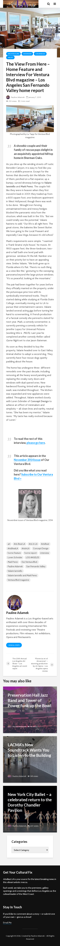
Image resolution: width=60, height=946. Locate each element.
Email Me (7, 922)
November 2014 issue (27, 460)
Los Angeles (40, 54)
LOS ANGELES (32, 557)
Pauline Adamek (17, 97)
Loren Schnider (15, 557)
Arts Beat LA (19, 544)
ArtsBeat (45, 544)
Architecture (13, 54)
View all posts (14, 645)
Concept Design (40, 548)
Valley (10, 57)
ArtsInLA (25, 548)
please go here (36, 442)
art (9, 544)
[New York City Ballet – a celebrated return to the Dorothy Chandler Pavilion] (30, 808)
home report (30, 553)
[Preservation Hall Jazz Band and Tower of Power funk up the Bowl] (30, 709)
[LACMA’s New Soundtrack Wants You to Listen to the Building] (30, 759)
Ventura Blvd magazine (18, 580)
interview (44, 553)
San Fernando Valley (35, 566)
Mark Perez (13, 562)
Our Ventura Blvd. (30, 562)
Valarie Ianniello (15, 571)
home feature (14, 553)
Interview (27, 54)
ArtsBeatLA (13, 548)
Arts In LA (33, 544)
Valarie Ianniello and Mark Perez (22, 575)
